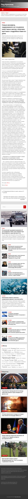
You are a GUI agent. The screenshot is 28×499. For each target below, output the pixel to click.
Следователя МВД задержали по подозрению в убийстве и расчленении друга (16, 339)
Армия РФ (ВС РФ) (5, 348)
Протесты (17, 358)
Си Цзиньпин (11, 361)
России (6, 360)
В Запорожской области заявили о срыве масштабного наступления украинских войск (17, 331)
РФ (20, 358)
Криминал (7, 352)
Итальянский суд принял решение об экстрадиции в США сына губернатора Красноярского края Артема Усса (13, 231)
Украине (9, 367)
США (15, 360)
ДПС (12, 350)
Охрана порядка (20, 353)
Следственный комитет (11, 363)
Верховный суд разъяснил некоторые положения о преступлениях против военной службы (16, 248)
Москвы (3, 353)
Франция (20, 367)
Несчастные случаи (9, 353)
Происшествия (8, 358)
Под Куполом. (7, 4)
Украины (14, 367)
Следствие (20, 363)
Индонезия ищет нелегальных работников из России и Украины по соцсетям (16, 257)
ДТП (15, 350)
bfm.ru (8, 182)
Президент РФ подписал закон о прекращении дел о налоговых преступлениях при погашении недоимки (14, 198)
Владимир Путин (15, 348)
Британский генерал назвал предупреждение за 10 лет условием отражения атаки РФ (12, 460)
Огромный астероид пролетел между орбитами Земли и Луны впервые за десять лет (12, 392)
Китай (18, 350)
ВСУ (9, 348)
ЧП (23, 367)
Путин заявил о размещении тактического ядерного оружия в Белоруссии (16, 323)
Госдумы (9, 350)
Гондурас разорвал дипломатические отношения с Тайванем (16, 315)
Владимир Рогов (22, 348)
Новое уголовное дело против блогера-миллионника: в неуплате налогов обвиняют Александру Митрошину (16, 265)
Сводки (10, 312)
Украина (4, 367)
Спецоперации (7, 365)
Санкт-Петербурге (5, 361)
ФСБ (17, 367)
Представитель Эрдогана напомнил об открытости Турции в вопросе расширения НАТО (13, 437)
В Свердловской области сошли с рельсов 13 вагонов (13, 192)
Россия (11, 360)
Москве (21, 352)
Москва (16, 352)
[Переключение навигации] (2, 9)
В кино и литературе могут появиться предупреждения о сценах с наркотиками (16, 274)
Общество (5, 371)
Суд (19, 365)
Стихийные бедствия (14, 365)
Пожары (9, 355)
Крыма (12, 352)
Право (3, 22)
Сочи (3, 365)
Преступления (18, 355)
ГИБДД (4, 350)
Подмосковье (4, 355)
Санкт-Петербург (20, 360)
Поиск (24, 206)
